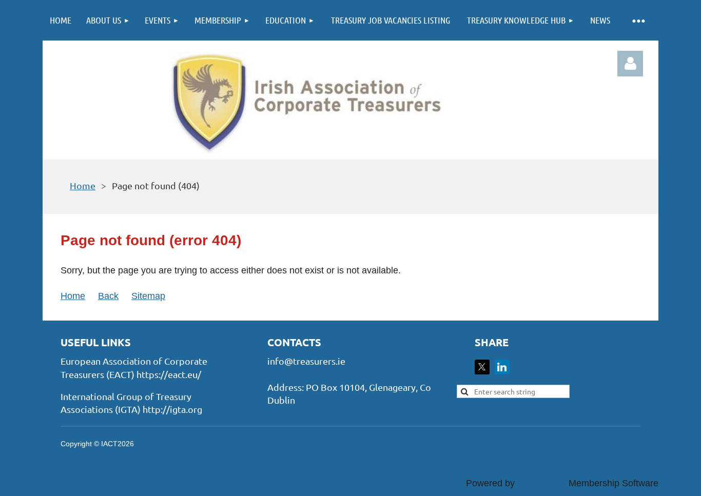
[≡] (637, 20)
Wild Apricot (541, 483)
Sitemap (148, 296)
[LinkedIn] (502, 367)
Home (82, 185)
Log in (630, 63)
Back (108, 296)
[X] (482, 367)
